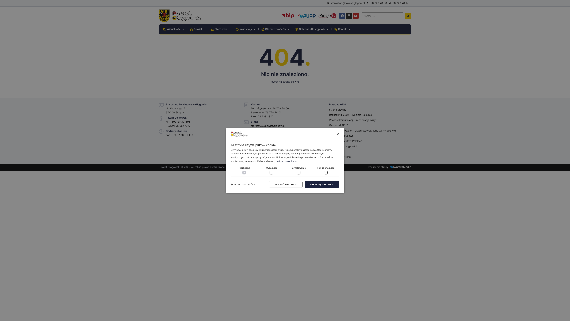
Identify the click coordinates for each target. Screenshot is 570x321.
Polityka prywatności (286, 160)
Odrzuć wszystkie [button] (286, 184)
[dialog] (285, 160)
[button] (243, 184)
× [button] (338, 134)
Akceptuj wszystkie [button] (322, 184)
